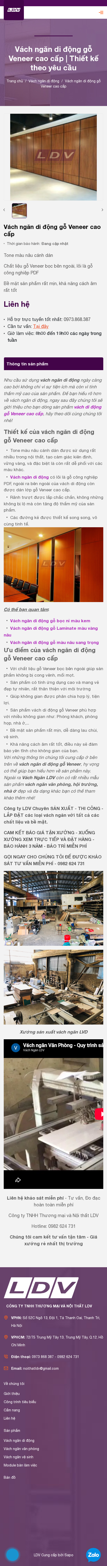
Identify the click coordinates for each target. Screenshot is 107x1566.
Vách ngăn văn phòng (21, 1449)
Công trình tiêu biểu (20, 1402)
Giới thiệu (12, 1394)
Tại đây (41, 326)
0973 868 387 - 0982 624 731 (55, 1357)
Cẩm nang (12, 1410)
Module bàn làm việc (20, 1465)
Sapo (68, 1555)
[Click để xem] (53, 157)
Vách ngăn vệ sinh (18, 1457)
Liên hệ (9, 1418)
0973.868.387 (77, 319)
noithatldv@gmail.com (41, 1368)
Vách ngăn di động (19, 1441)
